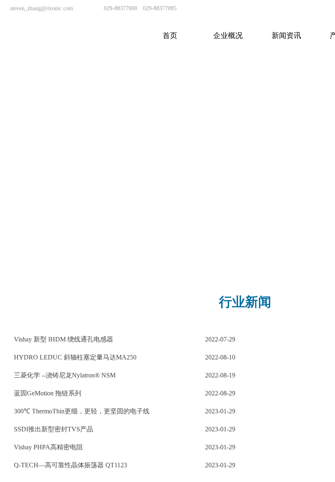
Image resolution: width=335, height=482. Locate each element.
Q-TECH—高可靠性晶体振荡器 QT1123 (70, 465)
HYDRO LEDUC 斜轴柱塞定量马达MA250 (75, 357)
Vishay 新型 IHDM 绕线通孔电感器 (63, 339)
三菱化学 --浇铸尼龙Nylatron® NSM (65, 375)
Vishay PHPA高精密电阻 (48, 447)
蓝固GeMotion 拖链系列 (47, 393)
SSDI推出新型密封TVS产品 (53, 429)
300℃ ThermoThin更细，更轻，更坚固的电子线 (82, 411)
